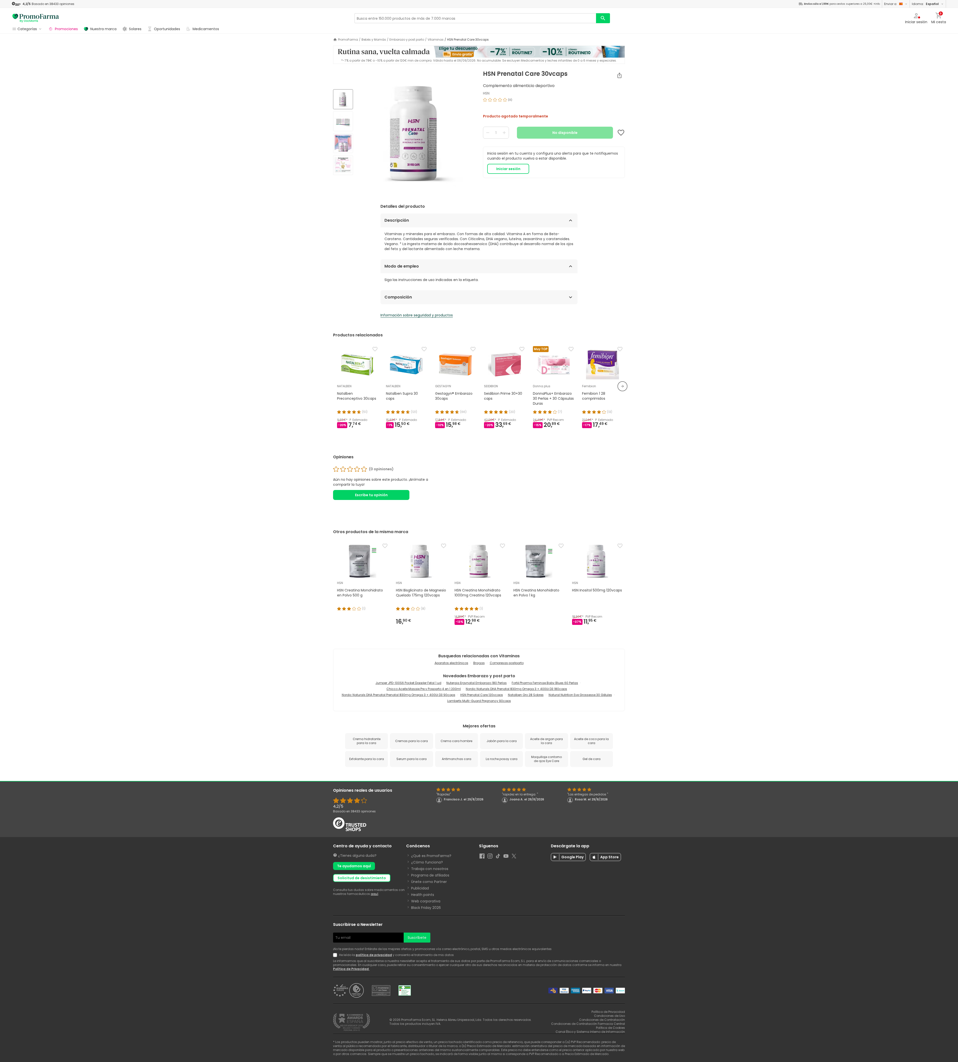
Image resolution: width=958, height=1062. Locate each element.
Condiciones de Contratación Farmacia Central (588, 1024)
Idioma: (925, 4)
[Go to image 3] (343, 143)
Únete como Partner (429, 881)
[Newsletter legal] (336, 955)
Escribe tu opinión (371, 494)
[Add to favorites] (621, 133)
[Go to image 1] (343, 99)
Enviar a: (890, 4)
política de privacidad (374, 955)
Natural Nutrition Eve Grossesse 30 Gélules (580, 695)
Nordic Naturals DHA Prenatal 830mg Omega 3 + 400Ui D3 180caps (516, 689)
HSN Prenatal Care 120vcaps (481, 695)
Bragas (479, 663)
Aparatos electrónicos (451, 663)
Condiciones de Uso (609, 1016)
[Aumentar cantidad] (504, 133)
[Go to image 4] (343, 165)
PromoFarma (348, 40)
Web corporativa (425, 901)
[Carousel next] (622, 386)
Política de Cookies (610, 1028)
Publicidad (420, 888)
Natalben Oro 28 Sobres (526, 695)
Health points (422, 894)
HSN (486, 93)
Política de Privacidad (351, 969)
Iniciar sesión (508, 168)
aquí (374, 894)
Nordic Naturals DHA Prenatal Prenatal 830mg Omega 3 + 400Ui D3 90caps (398, 695)
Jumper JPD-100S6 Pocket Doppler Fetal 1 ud (408, 683)
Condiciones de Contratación (602, 1020)
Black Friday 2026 (426, 907)
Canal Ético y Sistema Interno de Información (590, 1032)
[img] (416, 132)
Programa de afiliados (430, 875)
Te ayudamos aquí (354, 866)
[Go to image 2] (343, 121)
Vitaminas (436, 40)
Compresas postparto (507, 663)
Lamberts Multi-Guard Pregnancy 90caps (479, 701)
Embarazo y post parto (406, 40)
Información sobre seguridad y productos (416, 315)
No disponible (565, 132)
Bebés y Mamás (373, 40)
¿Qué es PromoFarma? (431, 855)
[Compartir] (619, 75)
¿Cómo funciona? (427, 862)
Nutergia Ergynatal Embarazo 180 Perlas (476, 683)
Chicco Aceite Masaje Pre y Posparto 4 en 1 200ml (423, 689)
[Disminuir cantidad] (488, 133)
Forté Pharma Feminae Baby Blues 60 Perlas (545, 683)
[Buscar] (603, 18)
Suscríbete (417, 937)
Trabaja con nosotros (429, 868)
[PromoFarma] (35, 18)
